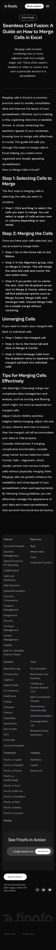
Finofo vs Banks (12, 807)
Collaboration (11, 570)
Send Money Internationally (38, 708)
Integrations (10, 615)
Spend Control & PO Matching (13, 563)
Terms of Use (10, 934)
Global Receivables (14, 591)
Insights (8, 645)
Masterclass (37, 551)
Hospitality (10, 718)
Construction (11, 674)
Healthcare (10, 696)
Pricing (7, 820)
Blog (32, 546)
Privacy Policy (28, 934)
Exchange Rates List (39, 723)
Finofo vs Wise (12, 802)
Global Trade (11, 685)
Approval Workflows (10, 578)
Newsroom (36, 770)
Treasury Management (11, 607)
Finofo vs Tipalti (12, 759)
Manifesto (36, 759)
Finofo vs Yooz (12, 785)
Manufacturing (12, 668)
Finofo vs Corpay (13, 813)
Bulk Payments (12, 585)
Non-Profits (10, 729)
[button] (47, 6)
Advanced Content (41, 562)
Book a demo (34, 6)
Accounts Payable (14, 546)
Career (34, 765)
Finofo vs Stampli (13, 765)
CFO (6, 734)
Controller (9, 740)
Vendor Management (11, 637)
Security (8, 620)
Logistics (9, 679)
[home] (11, 6)
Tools (33, 557)
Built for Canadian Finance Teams (14, 652)
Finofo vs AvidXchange (11, 778)
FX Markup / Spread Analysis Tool (39, 687)
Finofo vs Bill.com (13, 791)
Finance (8, 712)
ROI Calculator (38, 668)
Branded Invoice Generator (39, 732)
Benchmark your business (39, 676)
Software (9, 707)
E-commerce (11, 690)
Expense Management (11, 553)
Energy (8, 701)
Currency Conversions (11, 598)
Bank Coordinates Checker (40, 699)
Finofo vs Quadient (14, 796)
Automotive (10, 723)
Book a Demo (15, 876)
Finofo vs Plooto (13, 770)
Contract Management (11, 628)
